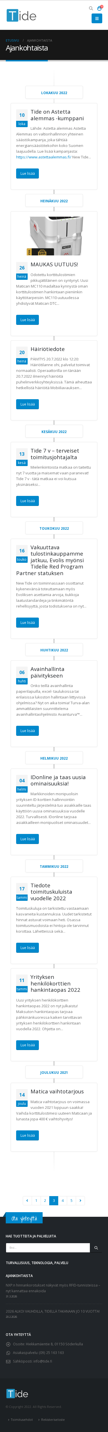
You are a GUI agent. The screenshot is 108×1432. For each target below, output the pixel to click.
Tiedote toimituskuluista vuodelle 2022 (51, 892)
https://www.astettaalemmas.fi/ (43, 157)
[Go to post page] (54, 236)
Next (80, 1200)
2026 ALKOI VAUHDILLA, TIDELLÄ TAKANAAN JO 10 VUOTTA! (53, 1311)
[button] (91, 8)
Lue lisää (27, 173)
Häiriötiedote (48, 348)
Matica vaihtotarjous (57, 1091)
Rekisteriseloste (53, 1420)
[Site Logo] (21, 15)
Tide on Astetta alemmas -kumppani (57, 115)
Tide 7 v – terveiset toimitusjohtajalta (55, 454)
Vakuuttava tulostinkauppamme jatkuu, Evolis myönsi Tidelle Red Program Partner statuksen (50, 560)
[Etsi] (96, 1248)
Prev (27, 1200)
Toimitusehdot (22, 1420)
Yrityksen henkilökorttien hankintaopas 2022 (55, 983)
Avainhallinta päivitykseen (48, 672)
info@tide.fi (42, 1361)
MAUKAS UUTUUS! (54, 264)
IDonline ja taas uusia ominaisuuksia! (58, 780)
